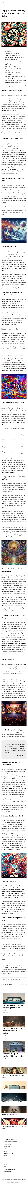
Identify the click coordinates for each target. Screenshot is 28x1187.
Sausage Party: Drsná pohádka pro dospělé (16, 86)
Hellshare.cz (4, 2)
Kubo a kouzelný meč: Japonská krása (15, 57)
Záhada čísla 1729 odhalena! (9, 1114)
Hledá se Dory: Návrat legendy (13, 53)
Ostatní (25, 984)
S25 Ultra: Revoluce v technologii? (11, 1102)
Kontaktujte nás (16, 979)
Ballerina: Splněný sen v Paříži (13, 82)
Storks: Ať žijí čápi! (11, 78)
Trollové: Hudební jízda (11, 59)
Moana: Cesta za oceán (11, 64)
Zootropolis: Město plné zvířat (13, 55)
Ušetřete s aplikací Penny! (8, 1090)
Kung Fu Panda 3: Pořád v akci (13, 66)
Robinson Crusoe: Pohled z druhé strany (15, 76)
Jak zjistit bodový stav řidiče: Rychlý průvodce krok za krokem (13, 1030)
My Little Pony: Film (11, 84)
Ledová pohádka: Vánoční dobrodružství (16, 80)
